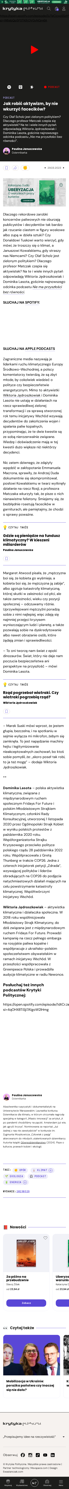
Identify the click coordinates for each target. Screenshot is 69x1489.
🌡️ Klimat (39, 1170)
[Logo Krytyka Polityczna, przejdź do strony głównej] (23, 9)
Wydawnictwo (22, 1485)
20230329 (23, 1191)
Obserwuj (47, 1485)
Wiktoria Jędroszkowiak (21, 395)
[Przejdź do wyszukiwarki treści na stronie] (49, 8)
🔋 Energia (13, 1182)
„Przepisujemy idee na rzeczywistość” (29, 1437)
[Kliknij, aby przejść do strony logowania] (64, 8)
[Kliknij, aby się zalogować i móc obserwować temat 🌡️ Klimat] (51, 1170)
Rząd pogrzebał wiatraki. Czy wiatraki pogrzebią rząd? (31, 695)
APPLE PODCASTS (40, 348)
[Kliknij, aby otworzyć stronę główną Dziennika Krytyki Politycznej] (34, 1483)
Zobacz (26, 1303)
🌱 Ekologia (14, 1176)
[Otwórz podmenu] (63, 1436)
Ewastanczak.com (13, 1471)
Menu (61, 1485)
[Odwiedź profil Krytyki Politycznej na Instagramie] (30, 1455)
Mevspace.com (39, 1468)
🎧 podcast (38, 1176)
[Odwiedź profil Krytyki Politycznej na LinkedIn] (52, 1455)
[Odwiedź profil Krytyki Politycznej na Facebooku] (23, 1455)
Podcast (9, 97)
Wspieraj (8, 1485)
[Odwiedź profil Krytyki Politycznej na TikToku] (37, 1455)
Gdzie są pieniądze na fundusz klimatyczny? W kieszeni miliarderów (31, 540)
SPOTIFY (32, 302)
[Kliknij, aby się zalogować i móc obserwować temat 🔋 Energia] (25, 1182)
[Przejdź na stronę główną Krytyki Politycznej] (22, 1424)
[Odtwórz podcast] (9, 87)
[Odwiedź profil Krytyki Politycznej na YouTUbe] (45, 1455)
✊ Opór (20, 1170)
